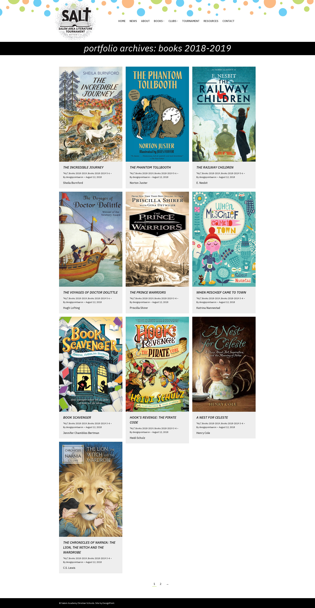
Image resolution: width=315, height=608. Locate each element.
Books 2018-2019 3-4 (166, 298)
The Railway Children (214, 167)
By (73, 177)
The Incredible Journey (83, 167)
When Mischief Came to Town (221, 292)
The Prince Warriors (148, 292)
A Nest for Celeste (212, 417)
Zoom (86, 114)
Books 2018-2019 (78, 173)
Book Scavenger (77, 417)
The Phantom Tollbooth (150, 167)
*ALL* (65, 173)
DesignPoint (108, 603)
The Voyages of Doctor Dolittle (90, 292)
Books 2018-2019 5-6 (99, 173)
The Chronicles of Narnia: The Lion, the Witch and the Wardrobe (89, 547)
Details (95, 114)
